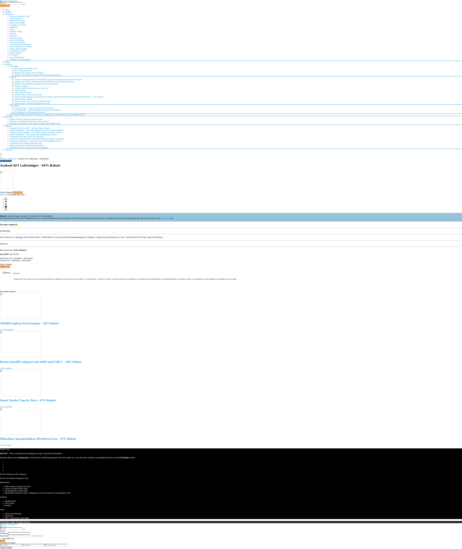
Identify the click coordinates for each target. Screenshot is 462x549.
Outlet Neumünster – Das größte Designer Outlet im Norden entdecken (37, 130)
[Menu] (1, 154)
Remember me (8, 538)
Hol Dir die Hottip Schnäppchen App (14, 478)
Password (3, 536)
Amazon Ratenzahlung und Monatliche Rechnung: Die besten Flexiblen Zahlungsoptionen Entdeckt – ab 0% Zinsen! (59, 97)
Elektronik (14, 27)
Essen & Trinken (16, 31)
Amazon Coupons (21, 86)
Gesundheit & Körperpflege (20, 44)
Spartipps (8, 64)
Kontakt (8, 505)
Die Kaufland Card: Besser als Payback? (29, 112)
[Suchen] (24, 529)
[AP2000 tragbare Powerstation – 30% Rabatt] (20, 318)
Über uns (8, 150)
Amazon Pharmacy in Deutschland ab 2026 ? (27, 145)
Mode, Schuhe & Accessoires (21, 47)
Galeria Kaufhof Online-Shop (16, 489)
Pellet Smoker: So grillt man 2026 (17, 486)
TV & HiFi (14, 55)
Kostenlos (8, 117)
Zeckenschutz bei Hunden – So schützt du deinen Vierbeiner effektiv (36, 132)
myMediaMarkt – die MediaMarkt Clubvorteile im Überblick (37, 110)
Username (4, 533)
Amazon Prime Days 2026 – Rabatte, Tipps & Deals (29, 128)
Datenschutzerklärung (13, 514)
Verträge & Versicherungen (20, 60)
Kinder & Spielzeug (17, 42)
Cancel (8, 548)
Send (3, 548)
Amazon (13, 77)
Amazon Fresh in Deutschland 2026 (28, 95)
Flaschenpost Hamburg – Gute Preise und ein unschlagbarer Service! (36, 141)
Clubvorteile (14, 106)
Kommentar (165, 218)
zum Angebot (18, 192)
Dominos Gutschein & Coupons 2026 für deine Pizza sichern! (37, 75)
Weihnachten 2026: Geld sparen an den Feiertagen (29, 148)
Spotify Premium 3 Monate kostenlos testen (26, 119)
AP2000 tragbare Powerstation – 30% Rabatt (29, 323)
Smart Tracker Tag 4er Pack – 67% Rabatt (28, 400)
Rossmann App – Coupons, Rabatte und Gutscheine (34, 108)
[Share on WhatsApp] (6, 199)
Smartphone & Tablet (18, 51)
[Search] (1, 157)
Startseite (3, 159)
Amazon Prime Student (23, 99)
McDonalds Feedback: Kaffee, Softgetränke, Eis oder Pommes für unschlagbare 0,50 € (38, 493)
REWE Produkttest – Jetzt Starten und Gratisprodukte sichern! (33, 135)
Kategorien (9, 14)
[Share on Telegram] (6, 202)
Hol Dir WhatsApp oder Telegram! (13, 474)
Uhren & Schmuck (17, 57)
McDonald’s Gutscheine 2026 (25, 68)
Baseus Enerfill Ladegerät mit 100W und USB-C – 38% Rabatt (40, 361)
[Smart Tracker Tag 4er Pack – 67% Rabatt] (20, 395)
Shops (7, 62)
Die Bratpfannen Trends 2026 (16, 491)
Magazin (8, 126)
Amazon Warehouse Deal (19, 16)
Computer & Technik (18, 25)
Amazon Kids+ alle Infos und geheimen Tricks (32, 103)
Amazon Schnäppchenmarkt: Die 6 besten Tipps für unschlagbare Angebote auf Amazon (48, 79)
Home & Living (16, 38)
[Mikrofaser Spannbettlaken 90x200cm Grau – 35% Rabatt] (20, 434)
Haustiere (13, 36)
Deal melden (5, 6)
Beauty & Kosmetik (17, 23)
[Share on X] (6, 210)
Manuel (3, 195)
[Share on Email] (6, 465)
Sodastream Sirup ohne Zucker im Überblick (27, 137)
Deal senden (9, 503)
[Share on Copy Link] (6, 205)
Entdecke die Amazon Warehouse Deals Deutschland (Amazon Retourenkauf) (44, 82)
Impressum (9, 516)
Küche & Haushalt (17, 40)
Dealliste (8, 12)
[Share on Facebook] (6, 207)
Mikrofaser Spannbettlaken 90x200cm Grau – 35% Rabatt (38, 438)
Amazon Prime (20, 90)
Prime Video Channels (23, 92)
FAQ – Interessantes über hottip (17, 518)
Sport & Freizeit (16, 53)
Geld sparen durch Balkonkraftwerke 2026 (26, 143)
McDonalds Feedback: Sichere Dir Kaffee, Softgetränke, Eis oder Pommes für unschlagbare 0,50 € (47, 115)
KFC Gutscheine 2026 (23, 71)
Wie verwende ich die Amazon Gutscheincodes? (32, 101)
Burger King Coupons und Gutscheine (29, 73)
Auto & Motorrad (16, 18)
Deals (7, 10)
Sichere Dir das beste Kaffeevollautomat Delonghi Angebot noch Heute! (37, 139)
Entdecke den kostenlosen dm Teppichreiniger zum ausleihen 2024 (35, 123)
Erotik (12, 29)
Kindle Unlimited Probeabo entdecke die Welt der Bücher (36, 84)
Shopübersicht (10, 501)
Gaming (13, 34)
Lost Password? (37, 536)
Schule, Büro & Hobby (18, 49)
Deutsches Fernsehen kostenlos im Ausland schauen (29, 121)
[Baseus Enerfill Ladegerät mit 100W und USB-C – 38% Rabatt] (20, 357)
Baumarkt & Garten (17, 21)
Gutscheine (14, 66)
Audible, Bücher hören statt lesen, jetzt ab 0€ (31, 88)
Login (2, 541)
